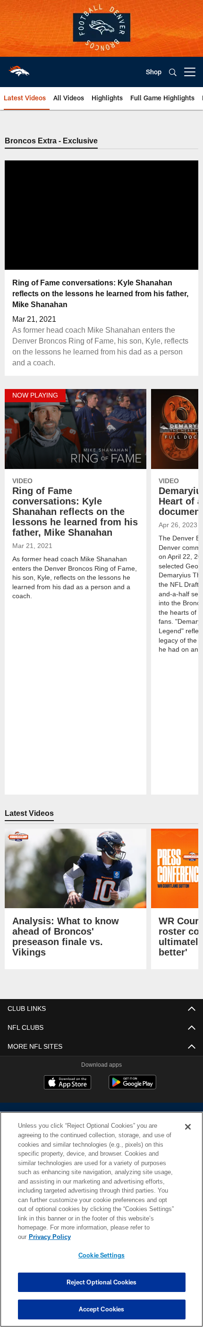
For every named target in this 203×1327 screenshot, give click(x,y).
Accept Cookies (102, 1309)
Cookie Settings (101, 1255)
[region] (101, 1224)
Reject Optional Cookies (102, 1282)
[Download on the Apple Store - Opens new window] (67, 1083)
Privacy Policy (122, 1236)
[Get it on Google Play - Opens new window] (132, 1086)
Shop (153, 72)
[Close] (188, 1136)
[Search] (173, 72)
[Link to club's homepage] (19, 68)
